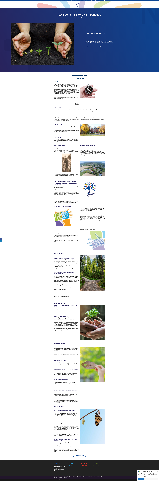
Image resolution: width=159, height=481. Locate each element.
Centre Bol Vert (94, 0)
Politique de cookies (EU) (102, 0)
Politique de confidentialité (84, 0)
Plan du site (75, 0)
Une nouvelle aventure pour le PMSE (59, 473)
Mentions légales (78, 0)
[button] (157, 471)
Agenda (68, 0)
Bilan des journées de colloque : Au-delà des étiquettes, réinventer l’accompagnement (59, 467)
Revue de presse (71, 0)
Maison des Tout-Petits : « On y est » (59, 469)
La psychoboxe (56, 470)
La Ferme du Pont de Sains (89, 0)
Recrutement (98, 0)
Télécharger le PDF (79, 455)
